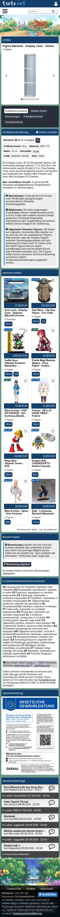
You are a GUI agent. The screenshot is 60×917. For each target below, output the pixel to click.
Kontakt (31, 889)
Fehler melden (47, 132)
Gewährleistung (13, 122)
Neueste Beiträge (14, 781)
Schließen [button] (48, 894)
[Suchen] (53, 11)
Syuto (36, 151)
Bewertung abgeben (18, 564)
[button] (5, 11)
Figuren (8, 49)
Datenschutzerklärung (27, 913)
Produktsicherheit (33, 116)
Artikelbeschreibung (16, 111)
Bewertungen (12, 116)
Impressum (47, 889)
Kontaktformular (47, 680)
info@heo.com (42, 665)
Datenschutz (14, 889)
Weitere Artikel (39, 111)
